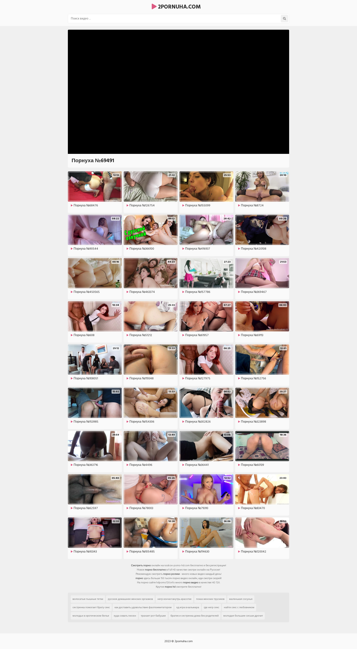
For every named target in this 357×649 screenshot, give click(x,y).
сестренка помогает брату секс (91, 607)
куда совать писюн (125, 616)
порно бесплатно (155, 570)
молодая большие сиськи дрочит (243, 616)
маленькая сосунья (241, 599)
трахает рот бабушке (153, 616)
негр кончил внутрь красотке (174, 599)
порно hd (170, 587)
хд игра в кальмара (187, 607)
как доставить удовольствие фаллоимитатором (143, 607)
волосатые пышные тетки (88, 599)
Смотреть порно (141, 565)
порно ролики (171, 574)
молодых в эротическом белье (91, 616)
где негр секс (211, 607)
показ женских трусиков (210, 599)
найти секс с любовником (239, 607)
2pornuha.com (179, 6)
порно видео (190, 582)
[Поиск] (284, 18)
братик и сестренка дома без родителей (195, 616)
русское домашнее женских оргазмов (130, 599)
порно (139, 578)
